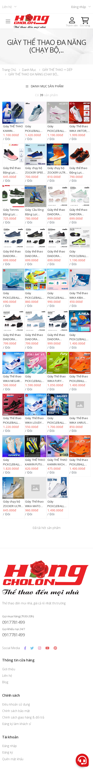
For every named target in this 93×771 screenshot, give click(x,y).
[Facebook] (25, 648)
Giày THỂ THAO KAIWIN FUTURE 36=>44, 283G (35, 464)
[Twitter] (32, 648)
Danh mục (29, 70)
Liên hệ (7, 7)
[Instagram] (39, 648)
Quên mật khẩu (12, 759)
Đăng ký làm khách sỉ (16, 724)
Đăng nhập (78, 7)
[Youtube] (47, 648)
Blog (5, 682)
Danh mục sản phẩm (47, 86)
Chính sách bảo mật (16, 711)
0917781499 (13, 622)
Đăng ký (7, 752)
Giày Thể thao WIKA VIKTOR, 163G (78, 130)
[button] (85, 22)
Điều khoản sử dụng (16, 704)
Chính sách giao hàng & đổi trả (23, 717)
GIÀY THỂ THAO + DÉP (57, 70)
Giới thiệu (8, 669)
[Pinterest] (55, 648)
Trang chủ (9, 70)
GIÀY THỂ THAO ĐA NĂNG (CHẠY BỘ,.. (33, 74)
